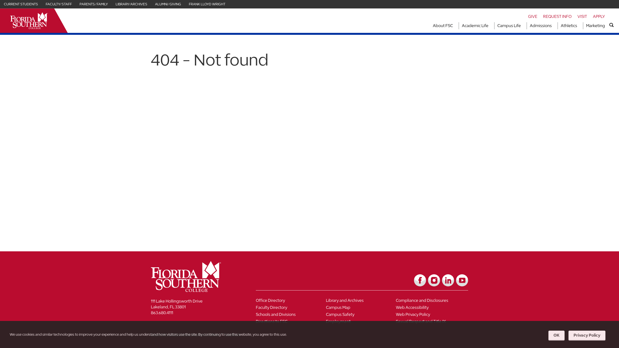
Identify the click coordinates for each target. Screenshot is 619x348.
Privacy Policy (587, 335)
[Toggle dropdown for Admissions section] (553, 25)
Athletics (569, 25)
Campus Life (509, 25)
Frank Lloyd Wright (207, 4)
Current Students (21, 4)
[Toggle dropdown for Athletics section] (578, 25)
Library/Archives (131, 4)
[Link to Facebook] (420, 280)
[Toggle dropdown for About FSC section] (454, 25)
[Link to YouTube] (462, 280)
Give (532, 16)
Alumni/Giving (168, 4)
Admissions (541, 25)
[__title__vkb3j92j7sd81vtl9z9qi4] (195, 290)
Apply (599, 16)
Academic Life (475, 25)
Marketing (595, 25)
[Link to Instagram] (434, 280)
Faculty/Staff (59, 4)
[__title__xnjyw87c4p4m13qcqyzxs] (29, 20)
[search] (611, 25)
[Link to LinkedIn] (448, 280)
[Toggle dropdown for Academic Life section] (489, 25)
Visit (582, 16)
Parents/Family (94, 4)
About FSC (443, 25)
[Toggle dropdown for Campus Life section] (522, 25)
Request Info (557, 16)
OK (556, 335)
